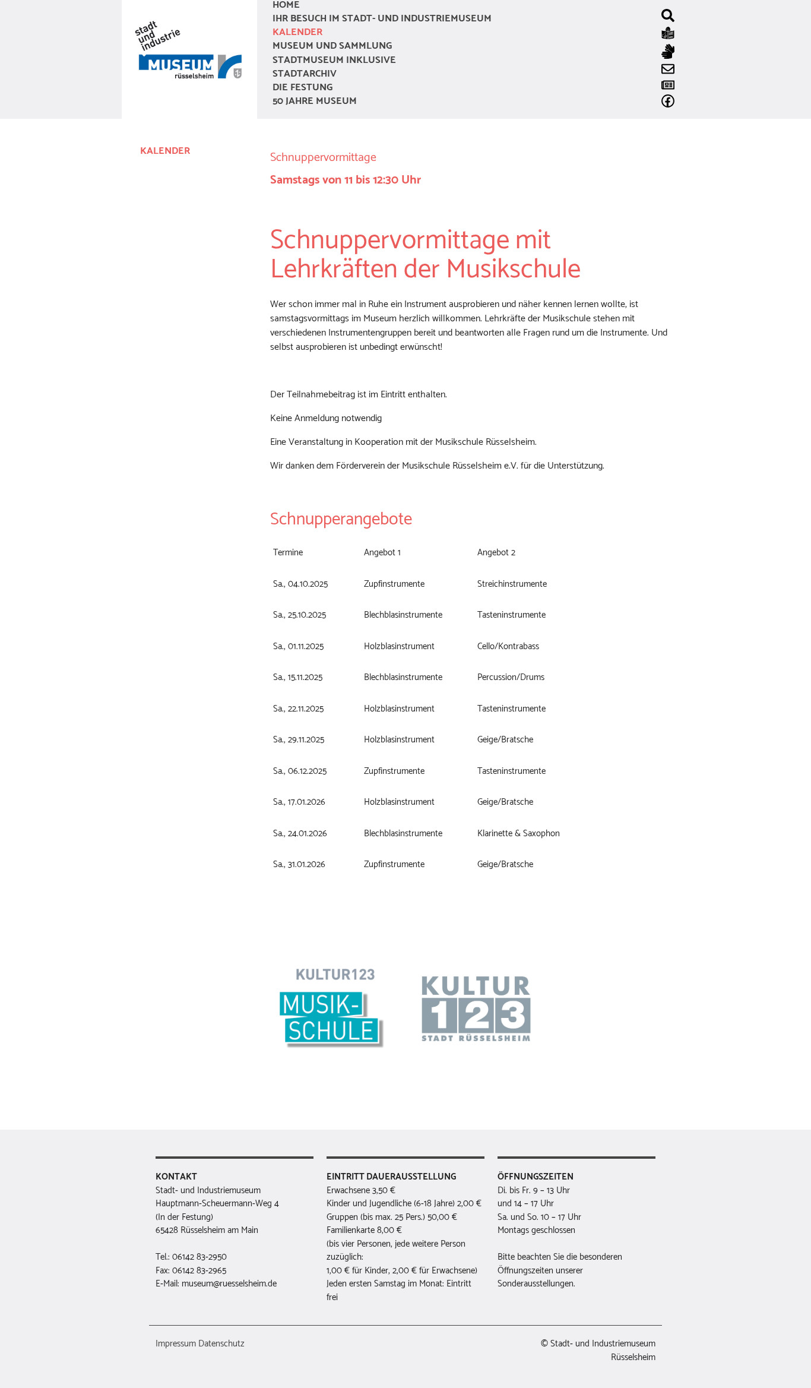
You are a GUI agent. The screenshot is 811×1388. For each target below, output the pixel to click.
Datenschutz (221, 1344)
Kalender (297, 32)
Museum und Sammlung (332, 46)
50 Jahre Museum (315, 101)
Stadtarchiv (305, 74)
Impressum (176, 1344)
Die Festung (302, 87)
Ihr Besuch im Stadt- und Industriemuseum (382, 19)
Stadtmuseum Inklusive (334, 60)
